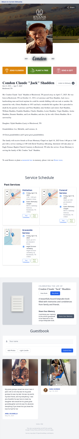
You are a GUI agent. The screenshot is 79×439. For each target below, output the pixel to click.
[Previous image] (4, 372)
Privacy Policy (34, 430)
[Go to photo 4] (18, 384)
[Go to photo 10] (25, 384)
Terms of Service (45, 430)
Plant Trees (34, 216)
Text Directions (26, 216)
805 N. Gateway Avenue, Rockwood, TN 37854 (31, 209)
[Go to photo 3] (17, 384)
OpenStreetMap (41, 433)
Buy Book (55, 293)
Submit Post (67, 350)
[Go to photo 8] (23, 384)
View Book (43, 293)
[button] (12, 195)
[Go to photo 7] (22, 384)
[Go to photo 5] (19, 384)
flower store (58, 160)
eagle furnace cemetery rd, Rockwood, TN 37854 (31, 254)
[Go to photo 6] (20, 384)
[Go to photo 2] (57, 384)
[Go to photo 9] (24, 384)
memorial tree (27, 160)
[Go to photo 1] (14, 384)
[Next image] (36, 372)
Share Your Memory (65, 316)
